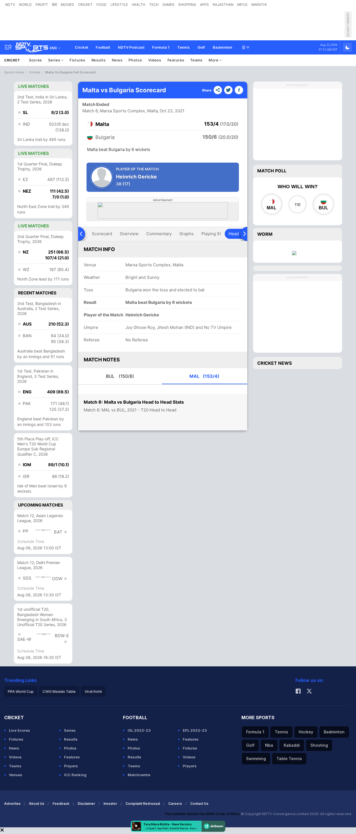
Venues (15, 775)
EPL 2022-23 (195, 730)
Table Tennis (289, 758)
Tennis (183, 47)
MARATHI (259, 5)
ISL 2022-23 (139, 730)
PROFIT (42, 5)
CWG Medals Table (59, 691)
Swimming (256, 758)
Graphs (186, 233)
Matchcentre (139, 775)
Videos (154, 60)
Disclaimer (86, 803)
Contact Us (199, 803)
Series (54, 60)
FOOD (102, 5)
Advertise (12, 803)
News (117, 60)
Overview (129, 233)
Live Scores (19, 730)
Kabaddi (292, 745)
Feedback (61, 803)
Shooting (319, 745)
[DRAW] (297, 204)
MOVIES (67, 5)
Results (99, 60)
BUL (120, 376)
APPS (204, 5)
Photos (135, 60)
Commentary (159, 233)
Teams (196, 60)
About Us (36, 803)
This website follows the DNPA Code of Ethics (202, 814)
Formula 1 (160, 47)
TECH (154, 5)
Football (103, 47)
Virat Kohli (93, 691)
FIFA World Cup (21, 691)
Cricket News (274, 363)
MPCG (242, 5)
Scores (35, 60)
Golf (201, 47)
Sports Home (14, 72)
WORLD (25, 5)
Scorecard (102, 233)
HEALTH (138, 5)
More (214, 60)
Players (71, 766)
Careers (175, 803)
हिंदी (54, 5)
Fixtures (77, 60)
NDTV (10, 5)
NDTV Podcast (131, 47)
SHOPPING (187, 5)
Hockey (306, 731)
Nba (269, 745)
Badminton (222, 47)
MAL (204, 376)
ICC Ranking (75, 775)
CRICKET (85, 5)
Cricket (81, 47)
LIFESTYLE (119, 5)
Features (175, 60)
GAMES (168, 5)
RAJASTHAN (223, 5)
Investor (110, 803)
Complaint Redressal (142, 803)
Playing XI (211, 233)
